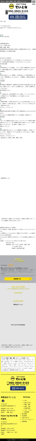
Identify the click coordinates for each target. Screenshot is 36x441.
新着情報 (24, 421)
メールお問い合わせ (18, 247)
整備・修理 (27, 404)
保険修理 (26, 412)
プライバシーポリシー (28, 419)
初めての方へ (27, 402)
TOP (25, 400)
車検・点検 (27, 406)
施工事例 (24, 414)
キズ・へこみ (27, 410)
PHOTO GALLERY (4, 36)
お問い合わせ (25, 417)
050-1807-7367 (18, 243)
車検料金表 (27, 408)
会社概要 (24, 415)
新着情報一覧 (17, 279)
